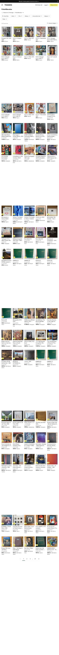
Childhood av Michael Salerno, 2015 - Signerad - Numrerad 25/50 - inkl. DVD (29, 320)
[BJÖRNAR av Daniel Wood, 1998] (7, 520)
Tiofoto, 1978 (27, 361)
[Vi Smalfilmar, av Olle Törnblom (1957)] (18, 150)
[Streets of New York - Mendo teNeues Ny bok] (52, 416)
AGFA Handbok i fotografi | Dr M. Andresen (51, 115)
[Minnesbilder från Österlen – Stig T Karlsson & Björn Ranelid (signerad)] (52, 211)
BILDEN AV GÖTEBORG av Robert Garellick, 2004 (17, 362)
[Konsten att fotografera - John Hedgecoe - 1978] (52, 232)
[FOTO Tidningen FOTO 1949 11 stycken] (41, 50)
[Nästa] (38, 559)
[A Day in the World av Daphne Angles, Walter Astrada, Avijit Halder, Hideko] (52, 128)
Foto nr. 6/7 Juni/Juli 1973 (52, 57)
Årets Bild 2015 (28, 239)
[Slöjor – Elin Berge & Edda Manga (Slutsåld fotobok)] (18, 541)
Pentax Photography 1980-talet (29, 157)
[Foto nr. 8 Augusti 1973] (18, 32)
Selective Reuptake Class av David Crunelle (17, 342)
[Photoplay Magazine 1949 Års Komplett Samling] (41, 150)
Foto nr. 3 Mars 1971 (29, 38)
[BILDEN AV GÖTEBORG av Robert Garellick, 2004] (18, 355)
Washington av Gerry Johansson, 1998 (7, 466)
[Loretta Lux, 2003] (41, 211)
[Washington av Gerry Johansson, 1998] (7, 459)
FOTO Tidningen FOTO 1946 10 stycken (17, 115)
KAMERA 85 (38, 361)
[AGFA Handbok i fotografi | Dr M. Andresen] (52, 108)
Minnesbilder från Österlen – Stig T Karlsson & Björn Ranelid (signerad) (51, 218)
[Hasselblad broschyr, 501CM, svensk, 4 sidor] (7, 254)
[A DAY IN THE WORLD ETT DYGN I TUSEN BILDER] (29, 437)
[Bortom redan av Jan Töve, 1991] (18, 416)
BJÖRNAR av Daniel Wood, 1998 (6, 527)
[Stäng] (57, 1)
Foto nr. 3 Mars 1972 (29, 56)
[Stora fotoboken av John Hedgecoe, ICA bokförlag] (7, 437)
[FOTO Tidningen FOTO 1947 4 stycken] (7, 50)
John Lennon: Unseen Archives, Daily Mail (28, 466)
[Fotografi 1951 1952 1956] (7, 32)
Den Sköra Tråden (28, 548)
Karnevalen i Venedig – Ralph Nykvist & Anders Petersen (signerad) (41, 444)
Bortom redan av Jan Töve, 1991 (18, 423)
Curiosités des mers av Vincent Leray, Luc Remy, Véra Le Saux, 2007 (18, 527)
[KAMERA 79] (29, 254)
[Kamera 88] (7, 313)
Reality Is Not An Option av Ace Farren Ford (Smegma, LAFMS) (7, 342)
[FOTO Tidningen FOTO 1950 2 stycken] (7, 108)
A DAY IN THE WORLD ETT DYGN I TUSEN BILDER (29, 444)
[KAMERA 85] (41, 355)
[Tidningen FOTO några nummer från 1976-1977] (7, 232)
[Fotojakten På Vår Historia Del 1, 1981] (7, 355)
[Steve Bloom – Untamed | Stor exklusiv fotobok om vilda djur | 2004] (18, 437)
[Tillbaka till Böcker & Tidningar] (2, 13)
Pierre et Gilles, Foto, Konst (29, 342)
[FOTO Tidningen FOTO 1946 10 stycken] (18, 108)
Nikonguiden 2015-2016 (17, 320)
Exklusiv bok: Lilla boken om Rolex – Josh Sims (40, 549)
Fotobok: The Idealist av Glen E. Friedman (29, 218)
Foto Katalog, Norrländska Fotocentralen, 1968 (6, 157)
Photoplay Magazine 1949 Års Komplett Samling (41, 157)
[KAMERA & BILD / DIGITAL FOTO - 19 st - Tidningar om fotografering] (52, 541)
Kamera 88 (4, 320)
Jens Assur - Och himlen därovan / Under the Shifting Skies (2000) (17, 466)
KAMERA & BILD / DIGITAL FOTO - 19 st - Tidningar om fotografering (52, 549)
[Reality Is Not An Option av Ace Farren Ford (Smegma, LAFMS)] (7, 335)
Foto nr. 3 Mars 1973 (29, 114)
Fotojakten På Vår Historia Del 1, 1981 (6, 362)
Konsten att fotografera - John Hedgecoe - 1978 (51, 239)
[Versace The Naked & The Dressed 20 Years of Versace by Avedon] (18, 211)
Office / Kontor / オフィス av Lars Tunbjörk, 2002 (29, 423)
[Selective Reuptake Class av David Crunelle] (18, 335)
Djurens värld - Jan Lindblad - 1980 (51, 466)
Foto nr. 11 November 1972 (41, 115)
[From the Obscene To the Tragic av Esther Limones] (52, 313)
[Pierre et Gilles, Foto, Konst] (29, 335)
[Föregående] (20, 559)
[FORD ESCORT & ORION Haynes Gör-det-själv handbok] (52, 150)
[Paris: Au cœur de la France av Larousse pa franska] (41, 459)
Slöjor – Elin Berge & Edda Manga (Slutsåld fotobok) (17, 549)
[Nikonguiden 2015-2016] (18, 313)
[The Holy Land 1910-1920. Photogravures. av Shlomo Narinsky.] (41, 416)
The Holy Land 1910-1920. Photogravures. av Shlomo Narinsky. (41, 423)
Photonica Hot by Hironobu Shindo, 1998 (51, 444)
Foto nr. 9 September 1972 (41, 39)
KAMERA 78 (15, 260)
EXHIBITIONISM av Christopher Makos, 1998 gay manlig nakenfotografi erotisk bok (29, 135)
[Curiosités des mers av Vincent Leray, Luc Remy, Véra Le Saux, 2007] (18, 520)
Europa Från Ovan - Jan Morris (6, 549)
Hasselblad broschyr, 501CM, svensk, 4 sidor (7, 261)
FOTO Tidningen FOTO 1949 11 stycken (40, 57)
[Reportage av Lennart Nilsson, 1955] (18, 128)
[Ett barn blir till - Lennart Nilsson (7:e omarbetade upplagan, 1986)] (52, 520)
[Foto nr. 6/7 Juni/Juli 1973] (52, 50)
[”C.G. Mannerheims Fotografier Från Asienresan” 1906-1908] (41, 335)
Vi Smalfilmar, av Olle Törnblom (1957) (18, 157)
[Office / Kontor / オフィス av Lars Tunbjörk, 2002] (29, 416)
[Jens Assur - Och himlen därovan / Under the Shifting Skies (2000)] (18, 459)
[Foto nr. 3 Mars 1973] (29, 108)
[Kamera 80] (52, 254)
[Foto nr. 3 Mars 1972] (29, 50)
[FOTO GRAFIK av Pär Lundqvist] (41, 520)
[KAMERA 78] (18, 254)
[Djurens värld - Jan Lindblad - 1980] (52, 459)
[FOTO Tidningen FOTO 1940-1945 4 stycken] (52, 32)
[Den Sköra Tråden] (29, 541)
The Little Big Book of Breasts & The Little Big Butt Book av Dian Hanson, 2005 (51, 342)
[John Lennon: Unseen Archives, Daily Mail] (29, 459)
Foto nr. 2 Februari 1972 (17, 57)
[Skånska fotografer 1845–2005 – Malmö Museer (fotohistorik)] (18, 232)
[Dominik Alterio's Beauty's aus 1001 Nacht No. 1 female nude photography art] (41, 128)
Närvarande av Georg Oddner (5, 218)
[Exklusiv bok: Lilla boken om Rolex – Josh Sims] (41, 541)
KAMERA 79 (27, 260)
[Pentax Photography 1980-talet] (29, 150)
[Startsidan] (8, 5)
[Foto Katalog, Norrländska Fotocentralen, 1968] (7, 150)
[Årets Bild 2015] (29, 232)
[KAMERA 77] (52, 355)
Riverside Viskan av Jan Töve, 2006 (6, 423)
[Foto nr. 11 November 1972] (41, 108)
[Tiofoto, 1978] (29, 355)
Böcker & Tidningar (8, 12)
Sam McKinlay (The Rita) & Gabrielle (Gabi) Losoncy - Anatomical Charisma (41, 320)
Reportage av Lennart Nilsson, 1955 (18, 135)
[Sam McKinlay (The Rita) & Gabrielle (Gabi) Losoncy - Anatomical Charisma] (41, 313)
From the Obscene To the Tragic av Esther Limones (51, 320)
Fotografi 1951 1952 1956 (6, 39)
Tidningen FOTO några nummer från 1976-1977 (6, 239)
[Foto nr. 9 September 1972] (41, 32)
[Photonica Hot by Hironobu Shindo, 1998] (52, 437)
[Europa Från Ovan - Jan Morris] (7, 541)
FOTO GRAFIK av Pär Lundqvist (41, 527)
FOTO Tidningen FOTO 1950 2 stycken (5, 115)
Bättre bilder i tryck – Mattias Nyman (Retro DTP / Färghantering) (29, 527)
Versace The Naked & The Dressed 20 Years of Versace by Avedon (18, 218)
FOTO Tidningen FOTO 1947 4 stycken (5, 57)
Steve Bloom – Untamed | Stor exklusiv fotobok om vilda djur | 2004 (18, 444)
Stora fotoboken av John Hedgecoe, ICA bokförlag (7, 444)
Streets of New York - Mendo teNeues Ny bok (52, 423)
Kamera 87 (38, 260)
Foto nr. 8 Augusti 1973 (17, 39)
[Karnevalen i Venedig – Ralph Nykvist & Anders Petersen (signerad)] (41, 437)
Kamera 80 (49, 260)
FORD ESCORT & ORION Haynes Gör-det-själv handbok (52, 157)
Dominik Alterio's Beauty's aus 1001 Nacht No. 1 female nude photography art (40, 135)
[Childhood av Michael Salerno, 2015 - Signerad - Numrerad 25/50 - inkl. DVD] (29, 313)
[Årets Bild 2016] (41, 232)
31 (35, 558)
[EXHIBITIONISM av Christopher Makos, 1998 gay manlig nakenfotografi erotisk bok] (29, 128)
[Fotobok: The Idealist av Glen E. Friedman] (29, 211)
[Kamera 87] (41, 254)
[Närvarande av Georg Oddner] (7, 211)
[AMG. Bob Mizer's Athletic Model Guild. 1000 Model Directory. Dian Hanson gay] (7, 128)
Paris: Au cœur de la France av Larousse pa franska (40, 466)
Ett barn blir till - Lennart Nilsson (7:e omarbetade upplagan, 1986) (52, 527)
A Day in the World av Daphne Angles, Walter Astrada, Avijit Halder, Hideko (52, 135)
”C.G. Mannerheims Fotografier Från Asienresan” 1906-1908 (40, 342)
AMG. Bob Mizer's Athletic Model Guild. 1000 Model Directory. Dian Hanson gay (7, 135)
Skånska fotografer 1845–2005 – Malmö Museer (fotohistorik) (18, 239)
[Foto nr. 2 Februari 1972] (18, 50)
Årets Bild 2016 (39, 239)
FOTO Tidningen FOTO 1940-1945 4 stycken (52, 39)
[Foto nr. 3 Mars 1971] (29, 32)
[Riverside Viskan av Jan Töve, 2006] (7, 416)
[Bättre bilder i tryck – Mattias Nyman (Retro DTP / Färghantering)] (29, 520)
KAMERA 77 (50, 361)
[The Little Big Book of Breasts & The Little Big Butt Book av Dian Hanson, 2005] (52, 335)
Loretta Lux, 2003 (40, 217)
